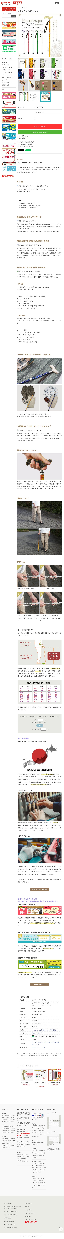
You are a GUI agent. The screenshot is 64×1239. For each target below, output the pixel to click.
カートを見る (28, 1210)
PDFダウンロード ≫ (38, 1048)
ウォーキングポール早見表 (10, 1214)
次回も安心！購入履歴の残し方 (26, 142)
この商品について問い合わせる (25, 146)
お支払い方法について (9, 1221)
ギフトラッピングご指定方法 (25, 144)
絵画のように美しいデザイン (28, 203)
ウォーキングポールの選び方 (11, 1211)
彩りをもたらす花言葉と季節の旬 (29, 207)
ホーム (18, 7)
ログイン (27, 1206)
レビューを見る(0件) (23, 136)
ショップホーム (8, 1203)
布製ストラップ (37, 1033)
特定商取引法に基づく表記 (10, 1227)
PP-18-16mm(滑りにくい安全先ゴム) (44, 1030)
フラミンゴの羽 (24, 1082)
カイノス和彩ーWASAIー (54, 1082)
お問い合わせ (7, 1218)
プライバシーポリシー (30, 1213)
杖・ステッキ (24, 7)
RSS (26, 1216)
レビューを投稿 (21, 138)
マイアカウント (29, 1203)
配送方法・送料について (10, 1224)
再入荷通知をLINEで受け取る (39, 132)
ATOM (29, 1216)
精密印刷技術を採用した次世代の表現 (30, 205)
